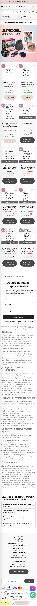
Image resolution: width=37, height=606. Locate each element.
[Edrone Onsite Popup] (18, 303)
